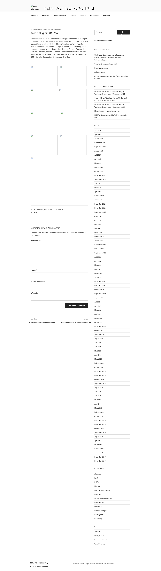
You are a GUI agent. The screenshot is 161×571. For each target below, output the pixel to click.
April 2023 (97, 228)
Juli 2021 (97, 302)
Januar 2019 (98, 416)
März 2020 (98, 359)
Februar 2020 (99, 363)
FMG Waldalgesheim (101, 115)
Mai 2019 (97, 400)
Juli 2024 (97, 183)
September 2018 (100, 432)
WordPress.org (99, 544)
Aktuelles (45, 15)
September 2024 (100, 179)
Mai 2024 (97, 187)
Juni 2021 (97, 306)
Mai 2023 (97, 224)
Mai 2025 (97, 163)
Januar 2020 (98, 367)
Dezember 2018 (100, 420)
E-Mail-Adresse (38, 281)
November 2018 (100, 424)
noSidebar (98, 506)
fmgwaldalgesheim (52, 29)
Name (34, 270)
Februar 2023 (99, 236)
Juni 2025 (97, 159)
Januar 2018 (98, 453)
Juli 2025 (97, 155)
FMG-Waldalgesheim (69, 8)
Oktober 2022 (99, 249)
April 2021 (97, 314)
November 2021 (100, 285)
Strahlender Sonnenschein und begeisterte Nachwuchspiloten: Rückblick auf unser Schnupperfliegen (109, 57)
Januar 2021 (98, 322)
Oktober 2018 (99, 428)
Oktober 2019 (99, 379)
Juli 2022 (97, 257)
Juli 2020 (97, 343)
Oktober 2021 (99, 290)
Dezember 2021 (100, 281)
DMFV (96, 482)
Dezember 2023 (100, 204)
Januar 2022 (98, 277)
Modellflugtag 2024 (113, 111)
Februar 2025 (99, 167)
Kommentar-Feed (100, 540)
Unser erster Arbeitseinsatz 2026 (105, 64)
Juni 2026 (97, 130)
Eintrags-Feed (99, 536)
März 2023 (98, 232)
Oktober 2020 (99, 330)
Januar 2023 (98, 240)
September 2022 (100, 253)
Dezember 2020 (100, 326)
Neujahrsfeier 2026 (101, 68)
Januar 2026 (98, 138)
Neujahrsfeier (99, 502)
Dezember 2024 (100, 175)
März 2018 (98, 445)
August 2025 (98, 151)
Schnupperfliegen (100, 511)
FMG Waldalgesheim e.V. (54, 210)
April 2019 (97, 404)
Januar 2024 (98, 200)
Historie (73, 15)
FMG (35, 213)
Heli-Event (98, 494)
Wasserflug (98, 519)
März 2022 (98, 273)
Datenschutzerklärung (80, 563)
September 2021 (100, 294)
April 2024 (97, 191)
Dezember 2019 (100, 371)
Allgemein (38, 210)
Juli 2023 (97, 216)
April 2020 (97, 355)
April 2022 (97, 269)
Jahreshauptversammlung (103, 498)
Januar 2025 (98, 171)
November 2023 (100, 208)
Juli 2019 (97, 392)
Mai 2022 (97, 265)
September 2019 (100, 383)
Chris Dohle (98, 98)
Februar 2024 (99, 196)
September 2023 (100, 212)
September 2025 (100, 147)
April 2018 (97, 440)
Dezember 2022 (100, 245)
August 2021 (98, 298)
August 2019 (98, 387)
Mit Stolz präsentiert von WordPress (101, 563)
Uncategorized (99, 515)
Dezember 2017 (100, 457)
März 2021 (98, 318)
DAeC (96, 478)
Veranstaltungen (59, 15)
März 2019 (98, 408)
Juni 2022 (97, 261)
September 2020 (100, 334)
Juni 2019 (97, 396)
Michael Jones (99, 111)
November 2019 (100, 375)
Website (34, 293)
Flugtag (97, 486)
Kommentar (36, 240)
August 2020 (98, 338)
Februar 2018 (99, 449)
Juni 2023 (97, 220)
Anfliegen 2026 (99, 72)
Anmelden (106, 15)
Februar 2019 (99, 412)
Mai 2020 (97, 351)
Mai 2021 (97, 310)
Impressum (94, 15)
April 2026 (97, 134)
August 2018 (98, 436)
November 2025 (100, 143)
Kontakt (83, 15)
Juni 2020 (97, 347)
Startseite (34, 15)
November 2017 (100, 461)
